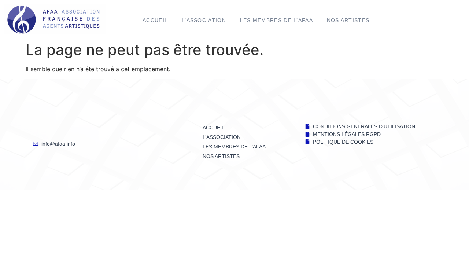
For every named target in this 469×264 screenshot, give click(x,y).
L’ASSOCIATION (204, 20)
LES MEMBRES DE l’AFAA (276, 20)
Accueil (155, 20)
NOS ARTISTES (348, 20)
